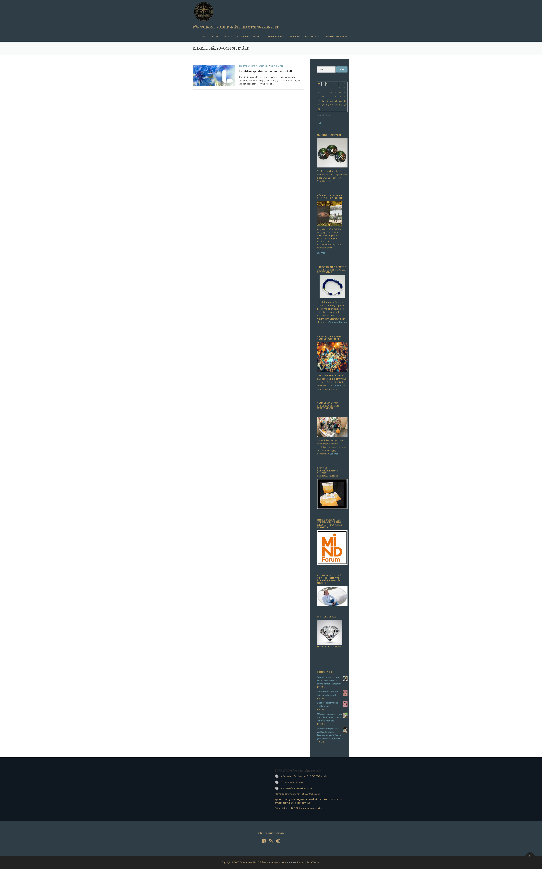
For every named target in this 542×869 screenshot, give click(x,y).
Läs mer (337, 385)
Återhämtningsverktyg (250, 36)
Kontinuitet (276, 66)
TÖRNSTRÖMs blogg (336, 36)
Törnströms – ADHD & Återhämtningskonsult (236, 27)
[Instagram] (278, 841)
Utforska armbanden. (336, 322)
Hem (203, 36)
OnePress (291, 862)
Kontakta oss (312, 36)
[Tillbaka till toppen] (530, 856)
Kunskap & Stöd (276, 36)
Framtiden (262, 66)
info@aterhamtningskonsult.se (296, 788)
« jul (319, 123)
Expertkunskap (247, 66)
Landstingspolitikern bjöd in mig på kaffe (266, 71)
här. (330, 181)
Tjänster (227, 36)
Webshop (295, 36)
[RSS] (271, 841)
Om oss (214, 36)
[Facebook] (264, 841)
